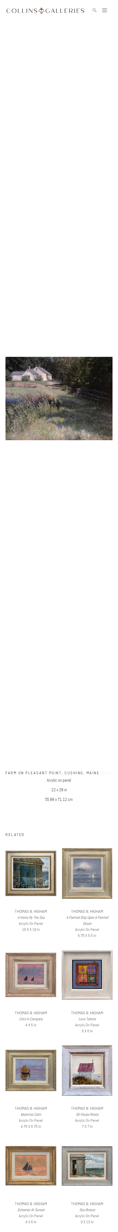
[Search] (94, 10)
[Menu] (104, 10)
